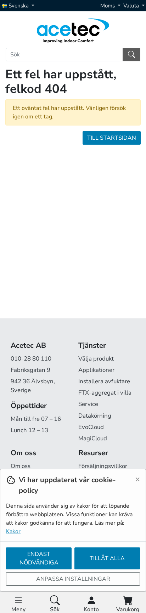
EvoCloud (91, 427)
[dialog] (73, 541)
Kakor (13, 531)
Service (88, 404)
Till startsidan (111, 138)
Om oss (20, 466)
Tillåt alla (107, 558)
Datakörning (94, 416)
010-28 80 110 (31, 359)
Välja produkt (96, 359)
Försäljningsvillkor (102, 466)
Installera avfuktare (104, 381)
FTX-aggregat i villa (104, 393)
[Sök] (131, 54)
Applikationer (96, 370)
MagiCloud (92, 438)
